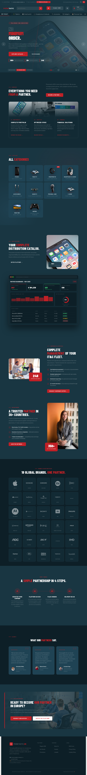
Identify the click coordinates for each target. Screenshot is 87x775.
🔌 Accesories (29, 14)
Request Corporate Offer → (58, 391)
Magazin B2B (43, 746)
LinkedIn (56, 752)
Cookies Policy (72, 752)
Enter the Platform (42, 718)
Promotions (42, 752)
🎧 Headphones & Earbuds (15, 14)
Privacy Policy (72, 749)
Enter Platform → (17, 262)
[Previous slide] (3, 44)
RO (81, 2)
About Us (56, 746)
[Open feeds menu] (49, 2)
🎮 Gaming (79, 14)
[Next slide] (83, 44)
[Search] (40, 8)
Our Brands (42, 749)
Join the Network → (17, 444)
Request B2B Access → (21, 718)
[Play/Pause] (58, 70)
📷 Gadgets (39, 14)
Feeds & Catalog (43, 2)
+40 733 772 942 (14, 759)
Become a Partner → (18, 54)
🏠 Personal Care (51, 14)
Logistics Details (38, 54)
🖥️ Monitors (70, 14)
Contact (56, 749)
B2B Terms (71, 746)
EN (83, 2)
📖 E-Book (61, 14)
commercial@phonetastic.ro (19, 2)
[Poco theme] (8, 8)
